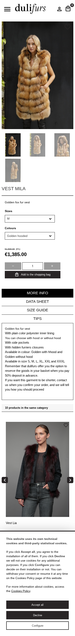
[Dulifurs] (30, 9)
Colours (10, 228)
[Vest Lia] (37, 481)
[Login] (59, 10)
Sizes (8, 211)
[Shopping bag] (68, 9)
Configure (37, 625)
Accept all (37, 604)
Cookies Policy (20, 591)
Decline (37, 615)
